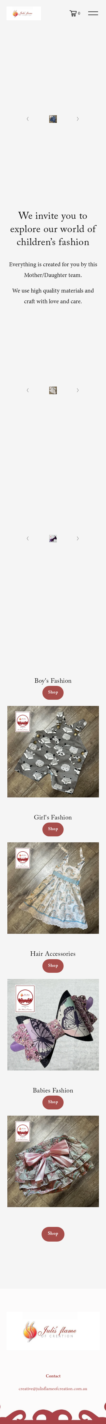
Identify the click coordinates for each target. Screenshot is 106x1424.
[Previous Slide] (28, 118)
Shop (53, 692)
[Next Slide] (78, 118)
